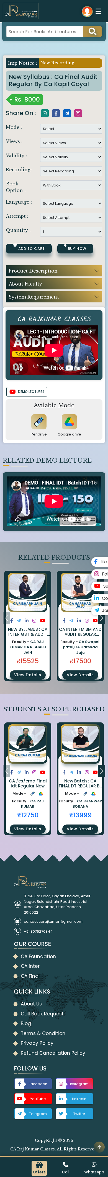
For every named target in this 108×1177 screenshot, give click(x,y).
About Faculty (25, 284)
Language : (19, 202)
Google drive (69, 434)
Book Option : (15, 187)
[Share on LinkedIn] (27, 621)
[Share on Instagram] (34, 621)
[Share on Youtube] (42, 621)
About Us (31, 1003)
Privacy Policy (37, 1043)
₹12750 (27, 815)
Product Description (33, 271)
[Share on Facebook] (11, 621)
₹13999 (80, 815)
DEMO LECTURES (31, 391)
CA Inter (30, 966)
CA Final (30, 976)
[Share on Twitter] (19, 621)
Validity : (16, 155)
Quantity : (18, 230)
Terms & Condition (43, 1033)
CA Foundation (38, 956)
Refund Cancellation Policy (53, 1053)
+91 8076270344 (38, 931)
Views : (14, 141)
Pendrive (39, 434)
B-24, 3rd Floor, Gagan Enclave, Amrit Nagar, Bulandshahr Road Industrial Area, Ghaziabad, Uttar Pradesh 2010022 (57, 904)
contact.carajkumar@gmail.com (53, 921)
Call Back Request (42, 1013)
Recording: (19, 169)
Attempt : (17, 216)
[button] (25, 605)
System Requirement (34, 297)
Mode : (14, 127)
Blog (26, 1023)
